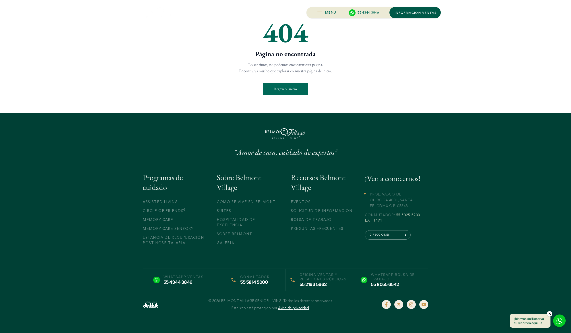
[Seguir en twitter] (398, 304)
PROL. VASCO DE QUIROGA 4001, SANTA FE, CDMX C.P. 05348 (391, 199)
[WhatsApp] (559, 320)
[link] (150, 304)
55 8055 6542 (385, 284)
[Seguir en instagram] (411, 304)
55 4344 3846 (177, 282)
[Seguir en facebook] (386, 304)
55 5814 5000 (254, 282)
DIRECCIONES (380, 234)
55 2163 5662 (313, 284)
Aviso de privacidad (293, 308)
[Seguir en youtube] (423, 304)
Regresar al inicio (285, 88)
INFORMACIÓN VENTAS (416, 12)
